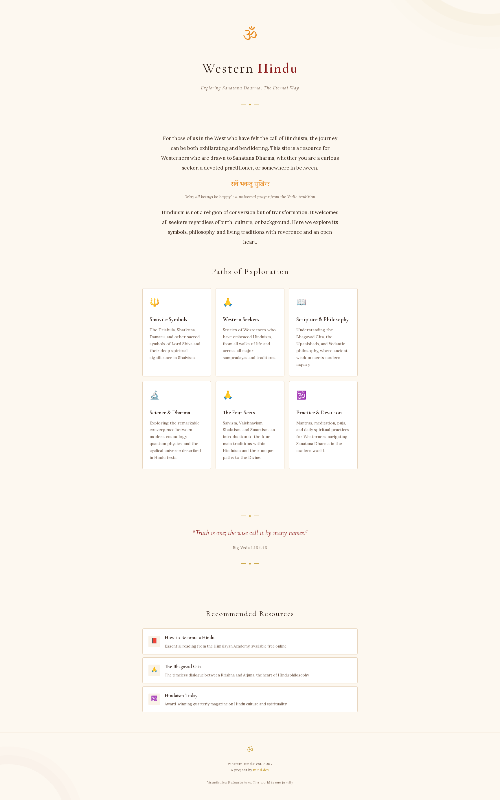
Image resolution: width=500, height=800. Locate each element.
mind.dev (261, 770)
